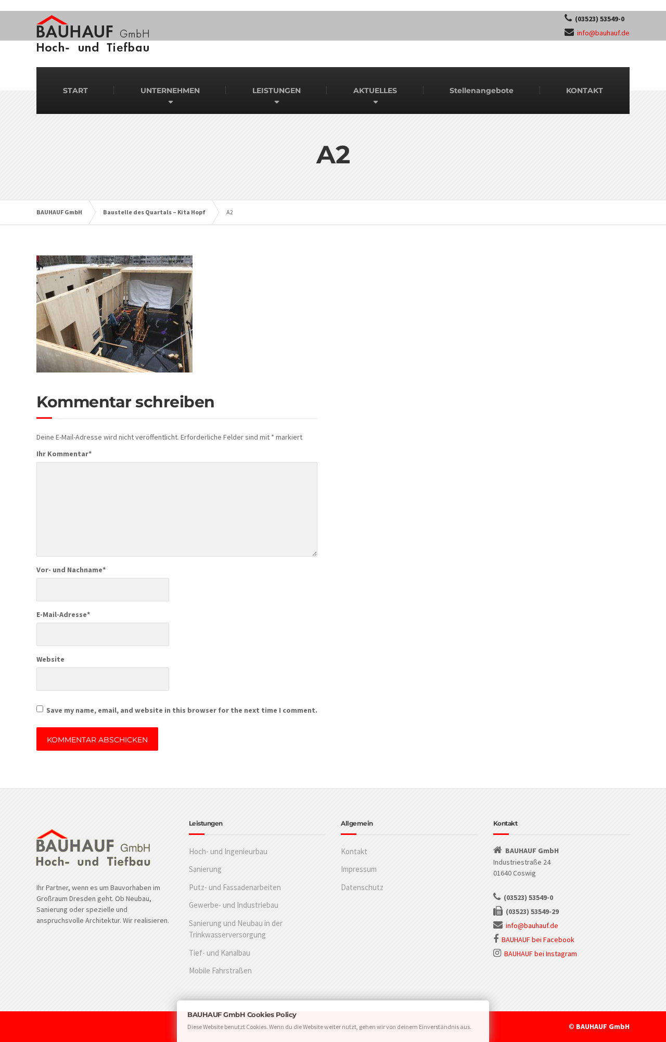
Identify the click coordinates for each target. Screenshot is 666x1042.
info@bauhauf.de (603, 32)
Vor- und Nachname (71, 569)
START (75, 90)
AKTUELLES (375, 90)
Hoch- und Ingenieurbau (228, 851)
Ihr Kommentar (64, 453)
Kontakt (354, 851)
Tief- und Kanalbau (219, 953)
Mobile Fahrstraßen (220, 970)
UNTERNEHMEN (170, 90)
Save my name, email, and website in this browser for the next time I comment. (181, 710)
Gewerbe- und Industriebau (233, 905)
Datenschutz (362, 887)
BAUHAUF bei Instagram (540, 953)
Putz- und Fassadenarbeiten (235, 887)
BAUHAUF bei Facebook (538, 939)
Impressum (359, 869)
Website (50, 659)
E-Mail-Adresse (63, 614)
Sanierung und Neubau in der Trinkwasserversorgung (236, 929)
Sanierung (205, 869)
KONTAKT (584, 90)
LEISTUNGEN (276, 90)
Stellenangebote (482, 90)
